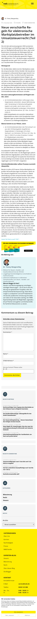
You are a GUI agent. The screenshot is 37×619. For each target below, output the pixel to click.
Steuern (6, 558)
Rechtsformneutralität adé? (11, 474)
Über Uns (7, 536)
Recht (5, 565)
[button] (31, 3)
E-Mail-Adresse (8, 360)
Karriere (6, 539)
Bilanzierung (8, 562)
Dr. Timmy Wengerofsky (12, 267)
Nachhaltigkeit (8, 543)
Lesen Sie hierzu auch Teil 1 (10, 239)
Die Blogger (7, 572)
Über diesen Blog (9, 568)
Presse (6, 546)
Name (5, 353)
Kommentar (7, 332)
